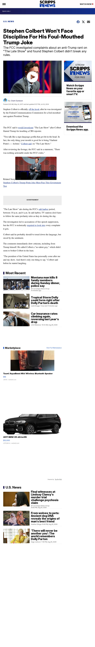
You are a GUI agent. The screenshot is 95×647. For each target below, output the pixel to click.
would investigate (25, 127)
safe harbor (43, 209)
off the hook (34, 109)
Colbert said (26, 143)
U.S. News (8, 21)
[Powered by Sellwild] (58, 479)
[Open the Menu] (4, 4)
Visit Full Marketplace (54, 348)
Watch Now (86, 4)
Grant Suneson (17, 101)
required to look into (36, 225)
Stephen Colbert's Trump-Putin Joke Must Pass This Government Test (32, 184)
